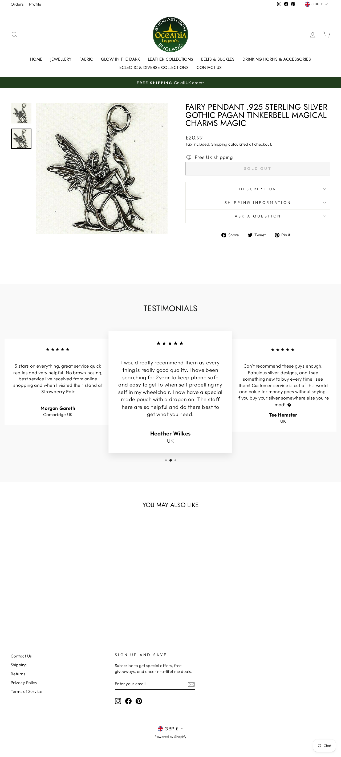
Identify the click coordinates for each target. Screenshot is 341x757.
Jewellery (60, 59)
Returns (18, 673)
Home (36, 59)
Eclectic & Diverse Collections (154, 67)
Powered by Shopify (170, 736)
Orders (17, 4)
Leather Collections (170, 59)
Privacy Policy (24, 682)
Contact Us (209, 67)
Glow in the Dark (120, 59)
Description (258, 189)
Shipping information (258, 202)
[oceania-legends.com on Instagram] (118, 701)
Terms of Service (26, 691)
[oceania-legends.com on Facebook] (128, 701)
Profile (35, 4)
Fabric (86, 59)
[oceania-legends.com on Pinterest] (139, 701)
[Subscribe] (191, 684)
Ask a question (258, 216)
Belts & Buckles (217, 59)
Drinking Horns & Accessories (276, 59)
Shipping (219, 144)
